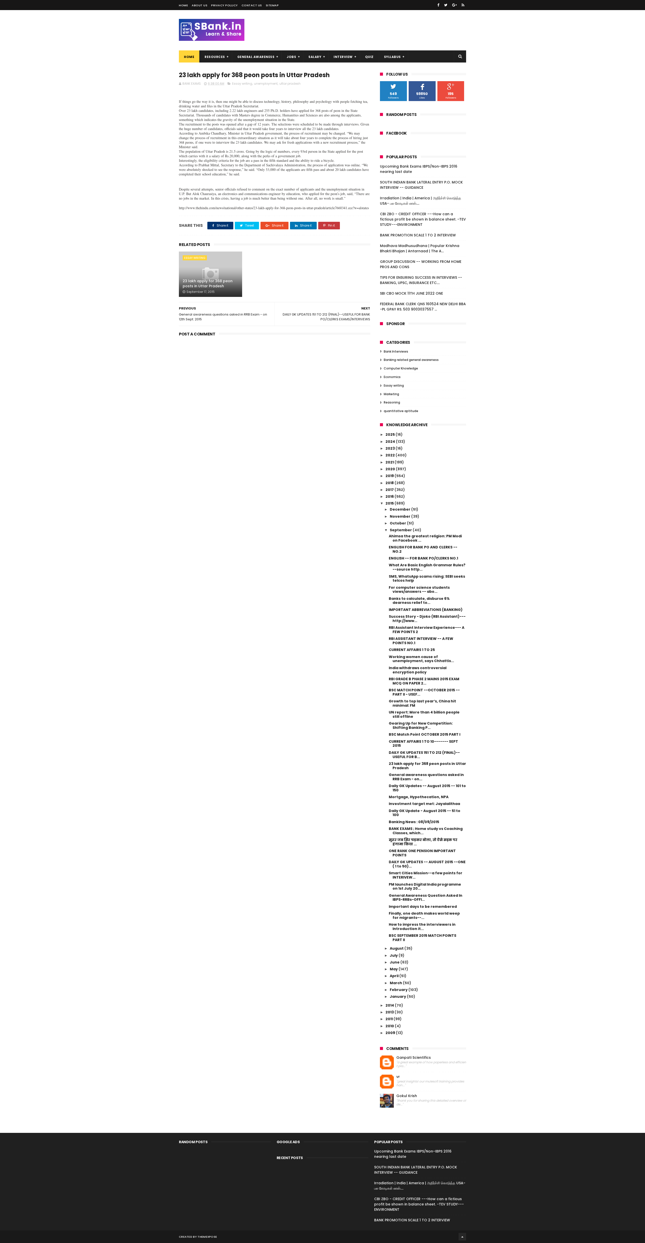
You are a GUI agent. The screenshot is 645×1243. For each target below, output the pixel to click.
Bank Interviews (396, 351)
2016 (390, 496)
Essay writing (242, 83)
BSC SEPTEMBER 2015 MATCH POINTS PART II (422, 937)
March (396, 982)
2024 (390, 441)
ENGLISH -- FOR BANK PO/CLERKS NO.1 (423, 558)
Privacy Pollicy (224, 5)
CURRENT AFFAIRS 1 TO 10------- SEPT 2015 (423, 743)
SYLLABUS (392, 57)
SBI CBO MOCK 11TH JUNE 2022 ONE (411, 293)
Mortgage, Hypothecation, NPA (418, 796)
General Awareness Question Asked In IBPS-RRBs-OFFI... (425, 897)
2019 (390, 475)
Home (183, 5)
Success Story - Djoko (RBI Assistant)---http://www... (427, 618)
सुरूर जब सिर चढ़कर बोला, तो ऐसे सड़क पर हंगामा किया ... (423, 842)
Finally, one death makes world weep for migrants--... (424, 915)
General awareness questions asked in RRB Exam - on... (426, 777)
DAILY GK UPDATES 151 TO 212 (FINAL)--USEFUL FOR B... (424, 754)
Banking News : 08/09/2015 (414, 821)
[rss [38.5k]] (463, 5)
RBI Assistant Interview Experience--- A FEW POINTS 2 (426, 629)
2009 (390, 1032)
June (395, 962)
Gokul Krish (406, 1096)
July (394, 955)
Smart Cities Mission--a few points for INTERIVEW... (425, 875)
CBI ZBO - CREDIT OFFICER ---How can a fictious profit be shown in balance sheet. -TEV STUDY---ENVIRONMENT (423, 219)
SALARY (314, 57)
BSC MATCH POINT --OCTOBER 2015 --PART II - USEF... (424, 692)
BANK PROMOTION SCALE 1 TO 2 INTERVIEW (418, 235)
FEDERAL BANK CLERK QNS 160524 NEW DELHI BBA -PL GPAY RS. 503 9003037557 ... (423, 306)
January (398, 996)
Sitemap (272, 5)
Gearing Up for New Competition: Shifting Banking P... (421, 725)
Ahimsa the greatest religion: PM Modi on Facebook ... (425, 538)
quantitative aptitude (401, 411)
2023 (390, 448)
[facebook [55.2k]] (438, 5)
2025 (390, 434)
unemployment (266, 83)
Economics (392, 377)
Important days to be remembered (423, 906)
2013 (390, 1012)
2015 (390, 503)
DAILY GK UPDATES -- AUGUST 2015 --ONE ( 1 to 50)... (427, 864)
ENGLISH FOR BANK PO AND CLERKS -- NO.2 (423, 549)
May (394, 969)
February (399, 989)
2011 (389, 1018)
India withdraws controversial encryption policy (417, 670)
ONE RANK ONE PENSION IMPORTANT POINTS (422, 853)
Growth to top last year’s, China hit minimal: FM (422, 703)
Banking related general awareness (411, 360)
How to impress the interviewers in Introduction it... (422, 926)
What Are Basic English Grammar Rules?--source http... (427, 567)
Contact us (252, 5)
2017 (390, 489)
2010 (390, 1026)
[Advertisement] (274, 377)
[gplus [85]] (454, 5)
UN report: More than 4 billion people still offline (424, 714)
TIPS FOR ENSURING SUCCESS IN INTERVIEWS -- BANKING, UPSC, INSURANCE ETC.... (421, 280)
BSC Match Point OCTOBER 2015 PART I (424, 734)
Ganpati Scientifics (413, 1057)
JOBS (291, 57)
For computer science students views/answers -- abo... (419, 589)
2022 (390, 455)
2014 (390, 1005)
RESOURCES (215, 57)
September (401, 530)
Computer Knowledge (401, 368)
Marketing (391, 394)
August (397, 948)
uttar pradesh (290, 83)
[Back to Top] (462, 1236)
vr (398, 1077)
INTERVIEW (343, 57)
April (394, 975)
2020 (390, 469)
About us (199, 5)
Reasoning (392, 402)
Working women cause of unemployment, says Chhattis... (421, 659)
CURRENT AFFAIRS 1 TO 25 (412, 649)
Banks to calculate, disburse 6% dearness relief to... (419, 600)
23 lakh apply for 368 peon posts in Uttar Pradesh (208, 283)
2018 (390, 482)
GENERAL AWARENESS (256, 57)
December (400, 509)
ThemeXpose (207, 1237)
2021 (390, 462)
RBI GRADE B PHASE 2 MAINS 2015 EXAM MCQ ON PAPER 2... (424, 681)
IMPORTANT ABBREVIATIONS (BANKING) (426, 609)
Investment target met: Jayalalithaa (424, 803)
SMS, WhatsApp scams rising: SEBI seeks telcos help (427, 578)
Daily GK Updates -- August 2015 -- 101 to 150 (427, 788)
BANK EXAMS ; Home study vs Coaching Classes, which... (426, 830)
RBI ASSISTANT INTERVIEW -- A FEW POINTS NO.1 (421, 640)
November (400, 516)
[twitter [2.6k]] (445, 5)
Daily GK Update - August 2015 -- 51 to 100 (424, 813)
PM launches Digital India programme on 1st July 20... (425, 886)
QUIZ (369, 57)
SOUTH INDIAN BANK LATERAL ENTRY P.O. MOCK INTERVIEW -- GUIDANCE (421, 185)
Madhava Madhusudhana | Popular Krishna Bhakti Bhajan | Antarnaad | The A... (419, 248)
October (398, 523)
